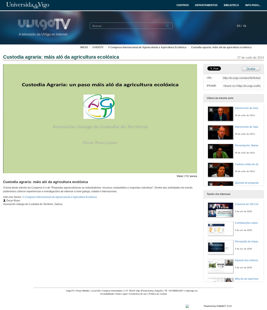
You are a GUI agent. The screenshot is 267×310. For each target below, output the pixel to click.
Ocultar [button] (251, 68)
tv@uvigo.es (191, 291)
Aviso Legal (121, 294)
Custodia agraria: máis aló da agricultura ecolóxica (221, 47)
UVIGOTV (97, 47)
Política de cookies (158, 294)
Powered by (218, 306)
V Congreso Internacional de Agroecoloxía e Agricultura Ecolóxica (147, 47)
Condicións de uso (138, 294)
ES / (239, 25)
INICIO (84, 47)
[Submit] (167, 26)
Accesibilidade (107, 294)
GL (245, 25)
